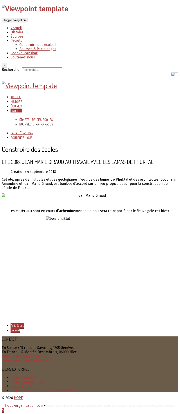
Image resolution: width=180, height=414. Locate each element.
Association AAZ (23, 378)
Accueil (16, 28)
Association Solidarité (28, 382)
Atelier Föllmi (21, 386)
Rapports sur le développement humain (43, 390)
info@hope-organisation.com (26, 360)
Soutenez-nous (23, 57)
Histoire (17, 32)
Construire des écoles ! (37, 45)
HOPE (18, 398)
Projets (16, 40)
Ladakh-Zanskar (24, 53)
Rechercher (11, 69)
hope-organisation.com (21, 356)
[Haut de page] (3, 410)
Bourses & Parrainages (37, 49)
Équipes (17, 36)
